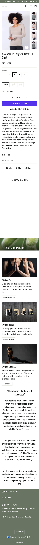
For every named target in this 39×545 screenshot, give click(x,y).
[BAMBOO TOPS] (19, 267)
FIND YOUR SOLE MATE (8, 339)
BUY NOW (7, 384)
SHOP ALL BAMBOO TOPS (9, 297)
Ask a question (8, 161)
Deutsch (18, 531)
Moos (13, 84)
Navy (20, 84)
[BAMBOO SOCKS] (19, 312)
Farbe (4, 81)
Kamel (6, 84)
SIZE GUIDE (6, 155)
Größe (5, 71)
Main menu (6, 498)
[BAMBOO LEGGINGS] (19, 354)
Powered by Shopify (20, 542)
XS (4, 74)
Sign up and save (9, 505)
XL (24, 74)
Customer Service (10, 492)
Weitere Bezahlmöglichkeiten (19, 109)
